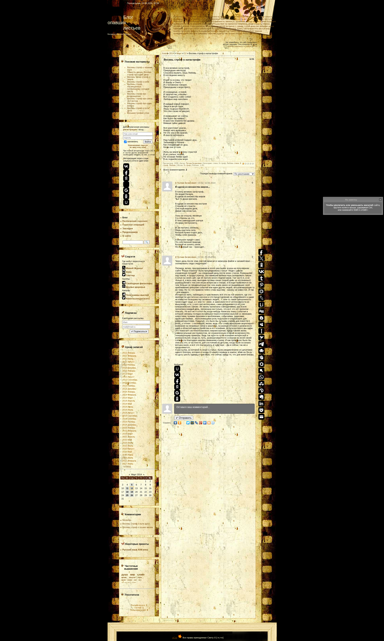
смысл (268, 16)
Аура (128, 272)
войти (248, 46)
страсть (258, 24)
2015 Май (127, 440)
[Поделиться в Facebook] (184, 422)
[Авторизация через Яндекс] (126, 178)
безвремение (212, 26)
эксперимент (189, 16)
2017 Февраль (129, 461)
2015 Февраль (129, 431)
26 (132, 495)
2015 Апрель (128, 437)
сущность (243, 24)
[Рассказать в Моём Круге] (213, 422)
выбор (261, 16)
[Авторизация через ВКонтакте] (126, 166)
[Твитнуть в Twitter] (188, 422)
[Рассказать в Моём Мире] (192, 422)
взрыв (256, 21)
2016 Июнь (127, 455)
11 (127, 488)
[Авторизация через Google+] (126, 190)
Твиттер (130, 275)
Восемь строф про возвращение (136, 95)
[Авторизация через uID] (126, 202)
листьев (124, 28)
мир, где (129, 582)
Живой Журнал (134, 268)
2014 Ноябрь (128, 422)
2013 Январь (128, 371)
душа (271, 26)
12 (132, 488)
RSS (255, 46)
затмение (240, 21)
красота (254, 28)
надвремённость (209, 31)
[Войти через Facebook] (177, 381)
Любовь (172, 165)
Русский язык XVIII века (135, 549)
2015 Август (128, 449)
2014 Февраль (129, 395)
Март (179, 53)
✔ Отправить (184, 417)
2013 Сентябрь (129, 380)
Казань (232, 28)
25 (127, 495)
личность (230, 21)
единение (178, 28)
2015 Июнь (127, 443)
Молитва (126, 520)
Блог (120, 17)
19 (132, 492)
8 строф (185, 26)
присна (258, 31)
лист (139, 580)
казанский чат (222, 28)
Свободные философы (138, 283)
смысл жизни (192, 21)
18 (127, 492)
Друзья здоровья (135, 287)
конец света (243, 28)
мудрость (196, 31)
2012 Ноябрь (128, 365)
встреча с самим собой (238, 26)
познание (178, 19)
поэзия (176, 26)
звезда (249, 21)
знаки (223, 16)
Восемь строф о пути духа (136, 523)
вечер (222, 26)
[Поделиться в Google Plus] (201, 422)
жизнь (124, 577)
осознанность (218, 21)
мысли (132, 577)
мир (268, 28)
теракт (238, 33)
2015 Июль (127, 446)
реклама (202, 33)
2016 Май (127, 452)
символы (231, 16)
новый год (224, 31)
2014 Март (127, 398)
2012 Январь (128, 353)
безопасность (236, 19)
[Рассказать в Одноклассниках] (180, 422)
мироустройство (181, 31)
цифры (200, 16)
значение (241, 16)
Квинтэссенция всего (137, 298)
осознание (205, 21)
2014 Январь (128, 392)
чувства (224, 19)
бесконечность (212, 16)
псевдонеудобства (182, 33)
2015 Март (127, 434)
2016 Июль (127, 458)
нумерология (180, 24)
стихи (193, 26)
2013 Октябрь (129, 383)
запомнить (132, 141)
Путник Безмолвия (194, 163)
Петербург (248, 31)
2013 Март (127, 374)
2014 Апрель (128, 401)
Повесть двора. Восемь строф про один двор (139, 73)
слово (140, 574)
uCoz (174, 637)
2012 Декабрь (129, 368)
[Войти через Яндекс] (177, 387)
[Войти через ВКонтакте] (177, 375)
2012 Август (128, 362)
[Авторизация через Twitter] (126, 184)
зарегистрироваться (236, 46)
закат (196, 28)
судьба (220, 33)
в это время (134, 582)
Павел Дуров (236, 31)
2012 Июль (127, 359)
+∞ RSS (126, 467)
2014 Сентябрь (129, 416)
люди (250, 24)
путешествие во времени (224, 24)
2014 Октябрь (129, 419)
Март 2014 (136, 474)
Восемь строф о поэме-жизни (137, 527)
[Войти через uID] (177, 369)
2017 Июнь (127, 464)
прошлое (187, 19)
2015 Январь (128, 428)
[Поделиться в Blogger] (209, 422)
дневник (264, 26)
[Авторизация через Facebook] (126, 172)
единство (188, 28)
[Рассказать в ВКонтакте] (175, 422)
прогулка (268, 19)
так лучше (229, 33)
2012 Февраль (129, 356)
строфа (129, 580)
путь (195, 33)
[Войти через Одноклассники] (177, 399)
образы (266, 24)
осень (261, 19)
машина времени (202, 24)
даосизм (200, 26)
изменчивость (207, 28)
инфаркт (205, 19)
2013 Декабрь (129, 389)
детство (248, 19)
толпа (245, 33)
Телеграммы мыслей (137, 295)
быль (189, 24)
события (211, 33)
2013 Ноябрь (128, 386)
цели (255, 16)
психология (179, 21)
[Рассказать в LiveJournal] (196, 422)
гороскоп (177, 16)
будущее (271, 21)
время (263, 21)
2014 (171, 53)
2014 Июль (127, 410)
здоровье (215, 19)
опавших (121, 22)
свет (254, 19)
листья (261, 28)
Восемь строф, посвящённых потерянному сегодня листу (138, 88)
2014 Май (127, 404)
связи (249, 16)
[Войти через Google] (177, 393)
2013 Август (128, 377)
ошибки (197, 19)
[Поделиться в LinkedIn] (205, 422)
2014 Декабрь (129, 425)
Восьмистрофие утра (138, 113)
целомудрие (255, 33)
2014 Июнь (127, 407)
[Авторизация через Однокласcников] (126, 196)
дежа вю (255, 26)
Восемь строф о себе (138, 82)
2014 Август (128, 413)
